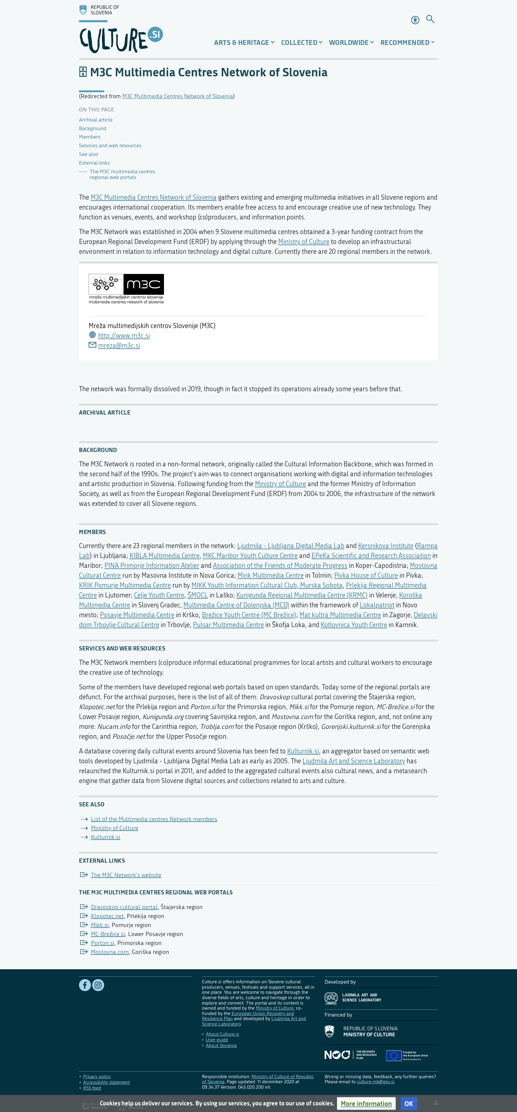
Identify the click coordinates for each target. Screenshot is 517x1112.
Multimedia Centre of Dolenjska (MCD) (236, 605)
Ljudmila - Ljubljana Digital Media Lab (290, 546)
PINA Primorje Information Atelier (151, 566)
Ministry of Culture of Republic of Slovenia (258, 1079)
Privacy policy (97, 1076)
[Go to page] (430, 20)
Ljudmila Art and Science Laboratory (353, 761)
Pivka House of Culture (366, 575)
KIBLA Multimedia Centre (165, 556)
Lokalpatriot (377, 605)
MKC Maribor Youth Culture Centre (250, 556)
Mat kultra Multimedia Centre (340, 615)
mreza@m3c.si (119, 346)
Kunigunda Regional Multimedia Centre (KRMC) (302, 595)
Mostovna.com (110, 952)
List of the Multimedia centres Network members (154, 819)
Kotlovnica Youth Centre (354, 625)
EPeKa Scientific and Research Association (371, 556)
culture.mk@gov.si (375, 1081)
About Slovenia (221, 1045)
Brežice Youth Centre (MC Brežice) (249, 615)
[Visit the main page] (135, 29)
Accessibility (416, 20)
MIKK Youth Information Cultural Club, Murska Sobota (267, 585)
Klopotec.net (107, 916)
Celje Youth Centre (159, 595)
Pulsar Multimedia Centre (228, 625)
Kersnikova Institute (385, 546)
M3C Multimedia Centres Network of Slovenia (177, 96)
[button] (366, 1103)
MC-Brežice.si (108, 934)
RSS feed (92, 1088)
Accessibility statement (106, 1082)
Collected (299, 42)
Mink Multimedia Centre (271, 575)
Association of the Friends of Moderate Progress (280, 566)
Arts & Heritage (241, 42)
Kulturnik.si (303, 751)
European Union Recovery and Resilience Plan (248, 1016)
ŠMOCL (198, 595)
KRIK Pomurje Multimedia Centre (125, 585)
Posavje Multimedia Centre (137, 615)
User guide (217, 1040)
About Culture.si (222, 1034)
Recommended (405, 42)
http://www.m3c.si (124, 336)
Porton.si (102, 943)
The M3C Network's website (126, 875)
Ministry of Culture (303, 242)
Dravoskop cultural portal (124, 907)
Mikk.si (100, 925)
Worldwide (349, 42)
